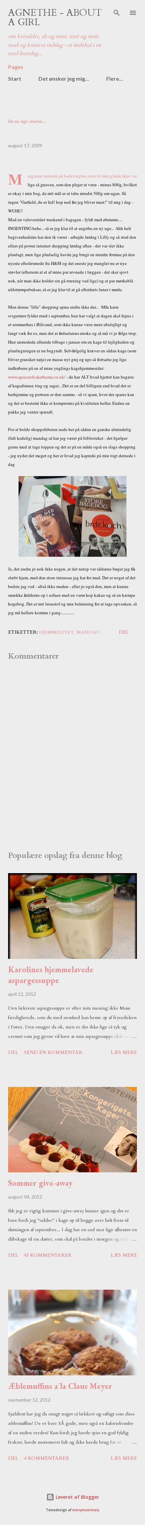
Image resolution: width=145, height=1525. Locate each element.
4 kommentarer (46, 1458)
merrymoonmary (85, 1510)
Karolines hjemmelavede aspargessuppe (50, 974)
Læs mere (124, 1052)
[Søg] (117, 12)
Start (14, 78)
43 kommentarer (47, 1255)
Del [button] (124, 632)
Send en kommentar (53, 1052)
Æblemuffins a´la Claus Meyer (60, 1386)
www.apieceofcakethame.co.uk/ (36, 377)
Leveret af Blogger (76, 1497)
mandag (88, 632)
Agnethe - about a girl (55, 17)
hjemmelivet (56, 632)
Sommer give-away (40, 1183)
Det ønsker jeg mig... (63, 78)
